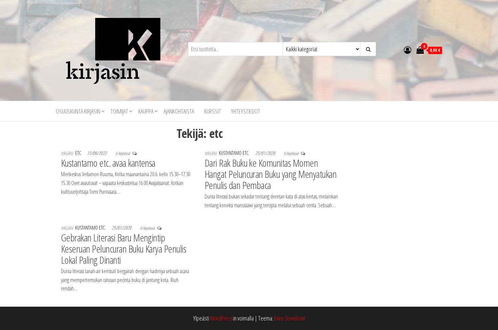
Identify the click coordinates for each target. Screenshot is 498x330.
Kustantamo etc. (234, 153)
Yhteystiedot (245, 111)
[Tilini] (407, 50)
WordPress (221, 318)
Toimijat (119, 111)
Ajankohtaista (179, 111)
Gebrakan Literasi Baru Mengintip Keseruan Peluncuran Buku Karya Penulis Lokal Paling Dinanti (123, 249)
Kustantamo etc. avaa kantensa (108, 163)
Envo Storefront (289, 318)
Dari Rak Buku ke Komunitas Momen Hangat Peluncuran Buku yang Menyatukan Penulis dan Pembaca (270, 174)
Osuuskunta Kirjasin (78, 111)
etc (78, 153)
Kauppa (145, 111)
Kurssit (212, 111)
